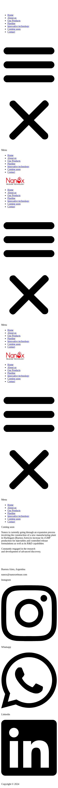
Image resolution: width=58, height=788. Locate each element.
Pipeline (11, 23)
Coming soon (14, 29)
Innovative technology (18, 26)
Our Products (13, 20)
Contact (11, 31)
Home (10, 15)
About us (11, 17)
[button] (29, 93)
